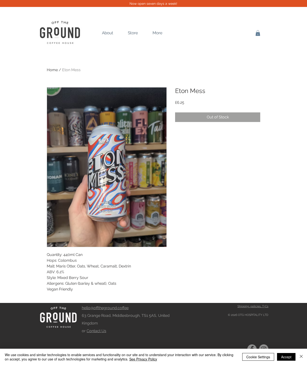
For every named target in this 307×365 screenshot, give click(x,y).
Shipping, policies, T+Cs (252, 306)
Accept (286, 356)
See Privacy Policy (143, 359)
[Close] (301, 357)
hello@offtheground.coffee (105, 308)
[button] (257, 33)
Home (52, 70)
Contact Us (96, 331)
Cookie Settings (258, 356)
